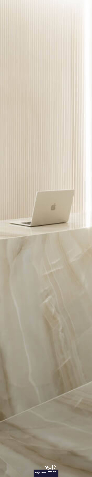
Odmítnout (50, 471)
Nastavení (36, 475)
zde (39, 473)
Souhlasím (55, 471)
